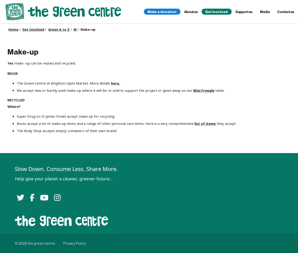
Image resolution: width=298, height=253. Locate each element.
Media (265, 12)
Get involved (216, 12)
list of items (205, 123)
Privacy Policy (74, 243)
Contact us (285, 12)
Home (13, 29)
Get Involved (33, 29)
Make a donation (162, 12)
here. (115, 83)
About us (191, 12)
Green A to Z (59, 29)
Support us (244, 12)
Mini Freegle (203, 90)
